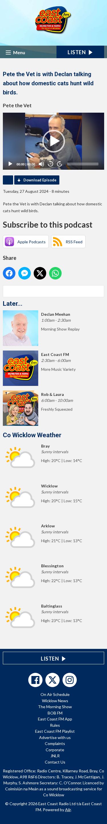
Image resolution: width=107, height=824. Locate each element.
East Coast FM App (55, 718)
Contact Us (55, 762)
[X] (52, 680)
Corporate (55, 749)
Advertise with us (55, 737)
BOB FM (55, 712)
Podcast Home (8, 180)
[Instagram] (69, 680)
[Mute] (41, 164)
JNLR (55, 755)
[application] (53, 141)
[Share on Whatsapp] (55, 273)
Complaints (55, 743)
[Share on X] (40, 273)
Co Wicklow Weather (32, 435)
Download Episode (39, 180)
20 (50, 164)
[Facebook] (35, 680)
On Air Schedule (55, 694)
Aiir (68, 809)
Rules (55, 725)
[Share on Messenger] (24, 273)
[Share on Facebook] (9, 273)
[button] (53, 141)
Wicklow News (55, 700)
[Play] (10, 164)
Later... (13, 303)
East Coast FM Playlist (55, 731)
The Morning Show (55, 706)
